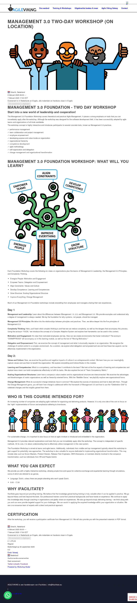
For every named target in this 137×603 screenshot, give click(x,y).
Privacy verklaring (15, 593)
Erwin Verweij (13, 552)
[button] (8, 595)
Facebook (24, 564)
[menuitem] (127, 3)
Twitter (10, 564)
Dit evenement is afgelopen (19, 104)
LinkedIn (16, 564)
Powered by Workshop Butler (19, 567)
